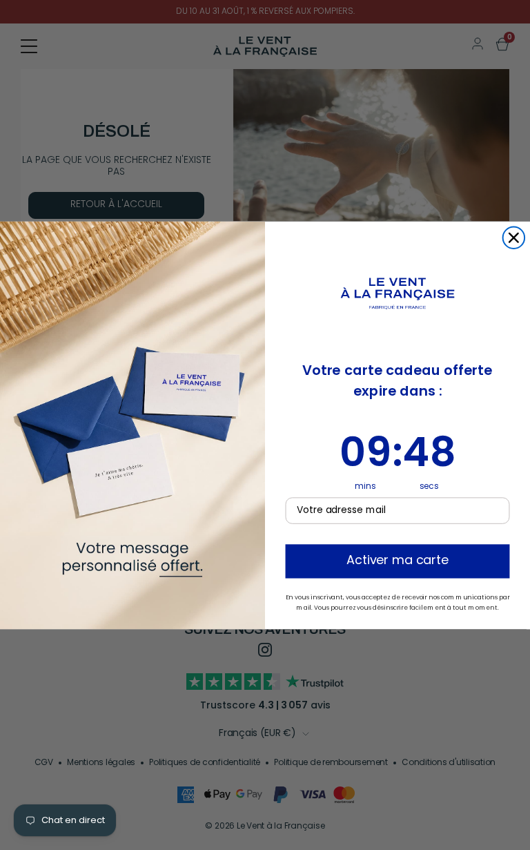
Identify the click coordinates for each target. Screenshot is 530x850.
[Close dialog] (514, 237)
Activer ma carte (397, 560)
